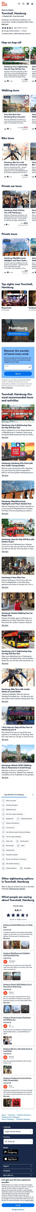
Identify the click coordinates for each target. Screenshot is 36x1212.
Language (6, 1127)
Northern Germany (23, 1115)
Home (4, 1115)
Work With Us (8, 1175)
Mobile (5, 1148)
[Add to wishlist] (26, 49)
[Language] (27, 3)
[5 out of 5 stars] (18, 930)
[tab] (14, 794)
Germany (11, 1115)
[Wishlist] (19, 4)
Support (6, 1166)
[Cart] (23, 4)
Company (6, 1171)
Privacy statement (7, 388)
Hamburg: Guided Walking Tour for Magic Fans (18, 926)
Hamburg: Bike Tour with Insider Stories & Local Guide (17, 1050)
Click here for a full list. (17, 889)
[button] (14, 300)
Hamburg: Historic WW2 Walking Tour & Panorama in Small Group (17, 986)
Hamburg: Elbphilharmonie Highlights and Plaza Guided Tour (16, 954)
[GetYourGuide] (4, 4)
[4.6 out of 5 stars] (8, 28)
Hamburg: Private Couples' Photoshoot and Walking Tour (16, 1019)
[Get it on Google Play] (10, 1152)
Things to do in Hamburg (10, 1117)
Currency (6, 1137)
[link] (14, 300)
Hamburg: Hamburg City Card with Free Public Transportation (17, 1079)
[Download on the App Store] (10, 1159)
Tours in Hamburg (8, 1119)
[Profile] (32, 4)
